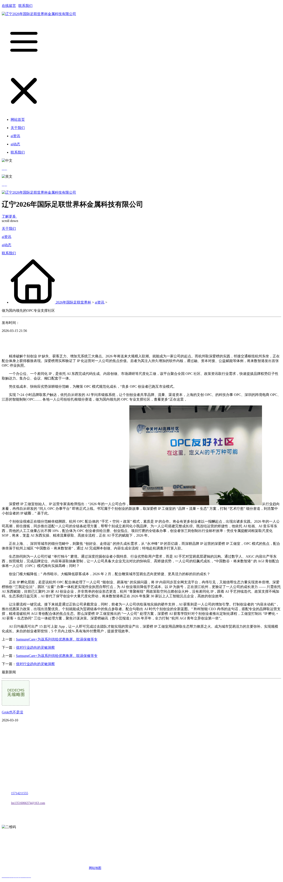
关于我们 (9, 228)
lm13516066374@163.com (28, 803)
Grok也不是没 (12, 712)
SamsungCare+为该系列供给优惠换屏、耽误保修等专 (57, 639)
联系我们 (25, 6)
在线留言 (9, 6)
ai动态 (6, 245)
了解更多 (9, 216)
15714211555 (19, 793)
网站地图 (95, 868)
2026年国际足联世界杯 (73, 302)
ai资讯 (6, 237)
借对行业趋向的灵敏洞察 (35, 647)
